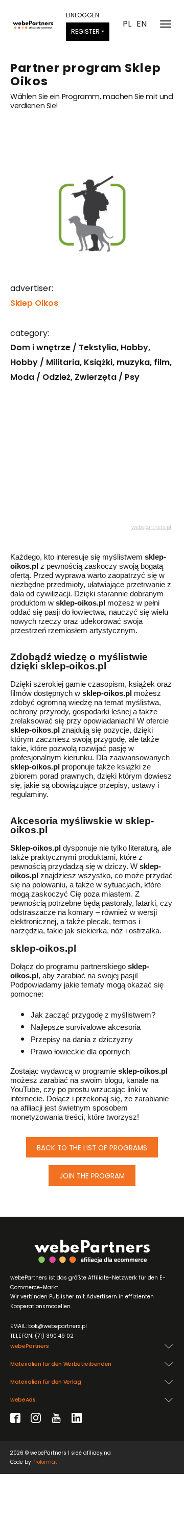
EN (141, 24)
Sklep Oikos (34, 303)
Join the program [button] (92, 1176)
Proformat (44, 1462)
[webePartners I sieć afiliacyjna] (33, 24)
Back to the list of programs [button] (92, 1148)
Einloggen (82, 15)
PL (127, 24)
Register (85, 31)
